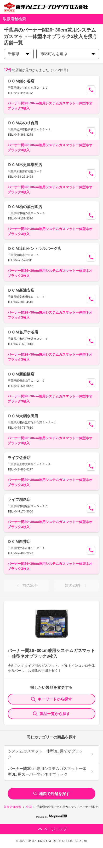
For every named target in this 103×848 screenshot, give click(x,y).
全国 (29, 807)
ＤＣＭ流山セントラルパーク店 (34, 248)
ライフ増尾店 (19, 499)
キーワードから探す (55, 699)
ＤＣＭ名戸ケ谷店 (23, 332)
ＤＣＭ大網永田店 (23, 416)
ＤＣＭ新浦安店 (21, 290)
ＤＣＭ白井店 (19, 541)
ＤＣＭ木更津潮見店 (25, 165)
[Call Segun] (91, 89)
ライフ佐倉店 (19, 458)
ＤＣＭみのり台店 (23, 123)
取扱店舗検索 (12, 807)
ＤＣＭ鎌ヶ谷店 (21, 81)
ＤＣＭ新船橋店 (21, 374)
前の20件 (30, 585)
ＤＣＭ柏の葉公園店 (25, 207)
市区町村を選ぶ (53, 54)
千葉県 (13, 54)
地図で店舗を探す (54, 794)
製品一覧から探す (55, 714)
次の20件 (73, 585)
